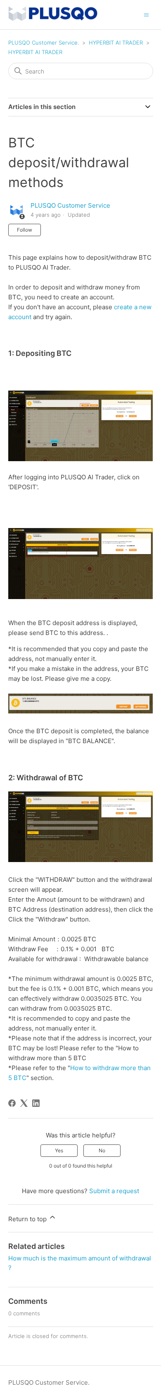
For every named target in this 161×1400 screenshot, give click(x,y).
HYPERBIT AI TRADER (116, 42)
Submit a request (114, 1191)
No (102, 1150)
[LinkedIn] (36, 1103)
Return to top (28, 1219)
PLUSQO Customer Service (70, 205)
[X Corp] (24, 1103)
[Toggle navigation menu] (146, 14)
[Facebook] (12, 1103)
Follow (24, 230)
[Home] (52, 19)
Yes (59, 1150)
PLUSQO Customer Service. (43, 42)
